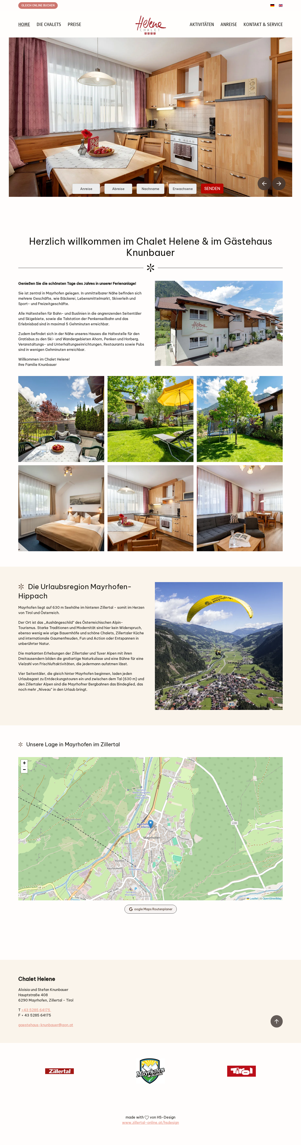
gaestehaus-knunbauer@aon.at (45, 1025)
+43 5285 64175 (36, 1010)
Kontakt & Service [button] (263, 24)
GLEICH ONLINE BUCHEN (38, 5)
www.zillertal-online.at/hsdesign (150, 1122)
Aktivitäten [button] (202, 24)
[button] (264, 183)
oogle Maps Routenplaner (153, 909)
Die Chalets (49, 24)
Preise (74, 24)
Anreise (229, 24)
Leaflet (253, 898)
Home (24, 24)
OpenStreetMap (272, 898)
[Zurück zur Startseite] (150, 24)
